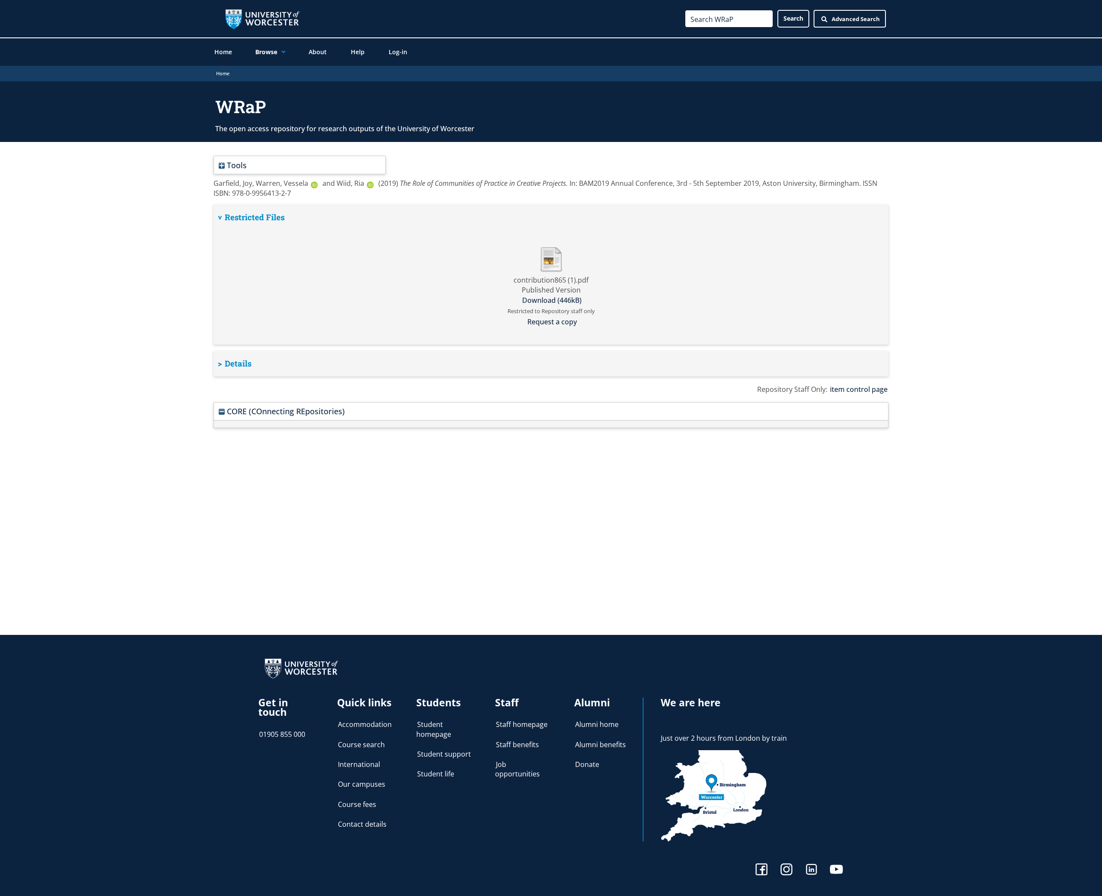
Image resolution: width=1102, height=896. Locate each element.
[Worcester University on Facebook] (761, 870)
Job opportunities (517, 769)
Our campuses (361, 784)
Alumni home (597, 724)
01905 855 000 (282, 734)
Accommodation (365, 724)
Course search (361, 744)
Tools (236, 165)
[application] (281, 52)
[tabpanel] (551, 275)
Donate (587, 764)
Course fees (357, 804)
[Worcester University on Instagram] (786, 870)
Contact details (362, 824)
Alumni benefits (600, 744)
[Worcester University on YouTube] (836, 870)
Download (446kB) (552, 300)
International (359, 764)
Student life (435, 774)
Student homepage (433, 729)
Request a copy (552, 321)
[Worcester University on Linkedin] (811, 870)
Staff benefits (517, 744)
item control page (859, 389)
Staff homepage (522, 724)
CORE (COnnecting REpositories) (285, 411)
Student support (444, 754)
